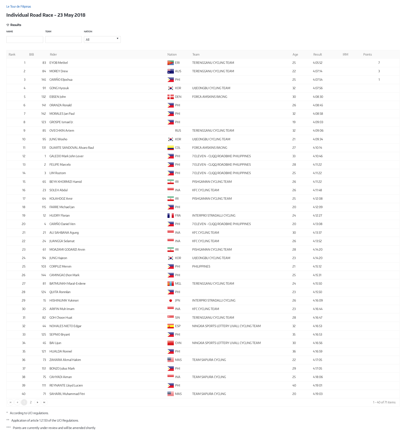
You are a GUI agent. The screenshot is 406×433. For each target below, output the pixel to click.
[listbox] (102, 39)
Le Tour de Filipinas (18, 6)
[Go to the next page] (37, 402)
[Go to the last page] (44, 402)
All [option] (87, 39)
